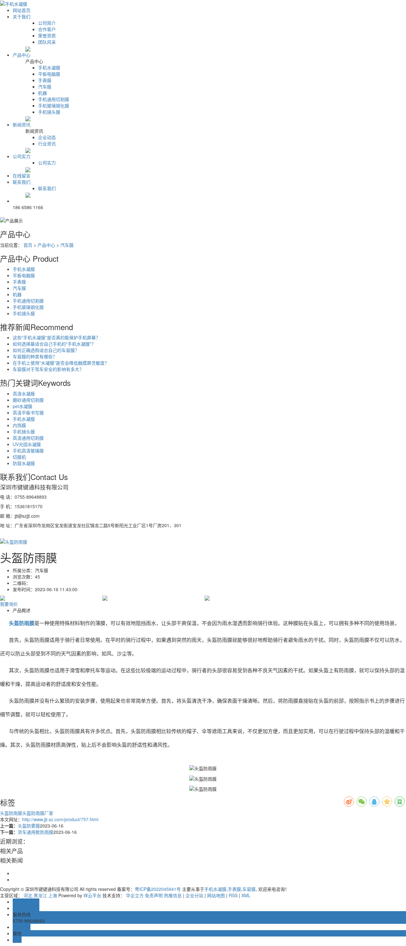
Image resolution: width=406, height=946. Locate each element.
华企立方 (135, 895)
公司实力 (21, 156)
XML (246, 895)
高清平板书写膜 (28, 412)
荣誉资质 (47, 35)
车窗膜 (249, 889)
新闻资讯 (21, 124)
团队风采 (47, 42)
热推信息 (173, 895)
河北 (27, 895)
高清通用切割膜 (28, 438)
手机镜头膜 (49, 112)
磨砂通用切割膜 (28, 400)
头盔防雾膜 (29, 825)
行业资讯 (47, 143)
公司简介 (47, 23)
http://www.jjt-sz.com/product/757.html (60, 819)
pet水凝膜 (22, 406)
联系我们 (21, 182)
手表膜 (44, 80)
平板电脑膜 (49, 74)
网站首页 (21, 10)
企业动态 (47, 137)
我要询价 (9, 604)
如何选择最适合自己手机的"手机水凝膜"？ (54, 344)
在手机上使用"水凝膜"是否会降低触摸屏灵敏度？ (61, 363)
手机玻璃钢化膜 (53, 105)
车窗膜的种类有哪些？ (35, 356)
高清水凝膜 (24, 393)
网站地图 (216, 895)
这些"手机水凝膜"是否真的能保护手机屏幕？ (56, 337)
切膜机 (19, 457)
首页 (27, 245)
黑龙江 (40, 895)
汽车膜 (44, 86)
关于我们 (21, 16)
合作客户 (47, 29)
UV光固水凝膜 (27, 444)
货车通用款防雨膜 (35, 832)
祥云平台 (92, 895)
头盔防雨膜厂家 (37, 813)
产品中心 (21, 55)
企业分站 (194, 895)
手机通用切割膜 (53, 99)
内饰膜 (19, 425)
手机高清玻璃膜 (28, 450)
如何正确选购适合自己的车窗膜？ (46, 350)
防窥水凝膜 (24, 463)
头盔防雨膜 (11, 813)
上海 (52, 895)
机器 (42, 93)
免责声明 (154, 895)
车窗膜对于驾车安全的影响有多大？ (48, 369)
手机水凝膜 (49, 67)
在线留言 (21, 175)
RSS (233, 895)
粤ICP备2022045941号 (158, 889)
